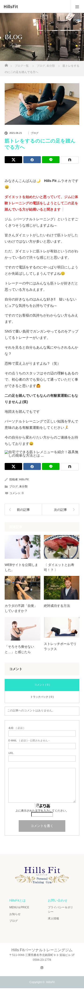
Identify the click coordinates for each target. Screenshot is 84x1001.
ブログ (34, 133)
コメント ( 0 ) (42, 684)
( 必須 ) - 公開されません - (28, 740)
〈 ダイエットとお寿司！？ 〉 (59, 567)
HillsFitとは (17, 900)
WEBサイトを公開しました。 (21, 567)
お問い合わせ (57, 900)
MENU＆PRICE (19, 907)
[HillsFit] (42, 885)
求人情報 (53, 918)
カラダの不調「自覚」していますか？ (21, 608)
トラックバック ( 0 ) (42, 696)
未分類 (23, 486)
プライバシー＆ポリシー (60, 909)
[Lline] (51, 159)
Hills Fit (23, 479)
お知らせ (15, 914)
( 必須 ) (16, 728)
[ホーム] (6, 64)
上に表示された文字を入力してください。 (42, 810)
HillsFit (11, 6)
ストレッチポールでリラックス (60, 646)
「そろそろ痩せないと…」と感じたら (19, 649)
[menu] (77, 6)
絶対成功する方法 (57, 606)
